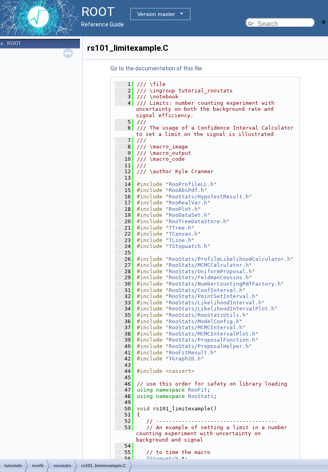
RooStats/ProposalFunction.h (212, 340)
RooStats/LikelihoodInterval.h (215, 303)
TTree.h (180, 228)
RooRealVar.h (188, 203)
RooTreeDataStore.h (197, 221)
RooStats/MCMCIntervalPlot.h (212, 334)
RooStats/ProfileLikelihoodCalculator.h (229, 259)
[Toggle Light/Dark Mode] (323, 21)
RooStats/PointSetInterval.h (212, 296)
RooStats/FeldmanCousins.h (209, 277)
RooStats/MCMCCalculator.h (209, 265)
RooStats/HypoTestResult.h (209, 197)
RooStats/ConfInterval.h (205, 290)
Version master (156, 14)
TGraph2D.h (185, 359)
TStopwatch (162, 459)
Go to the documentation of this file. (156, 68)
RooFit (197, 390)
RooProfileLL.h (191, 184)
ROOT (14, 43)
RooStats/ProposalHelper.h (209, 346)
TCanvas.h (183, 234)
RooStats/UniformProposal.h (210, 271)
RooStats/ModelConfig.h (204, 321)
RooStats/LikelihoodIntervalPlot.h (221, 309)
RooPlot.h (183, 209)
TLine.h (180, 240)
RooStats (201, 396)
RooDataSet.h (188, 215)
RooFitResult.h (191, 353)
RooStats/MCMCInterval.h (205, 327)
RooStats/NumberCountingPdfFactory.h (225, 284)
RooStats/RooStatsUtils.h (207, 315)
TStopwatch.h (188, 246)
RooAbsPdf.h (186, 190)
